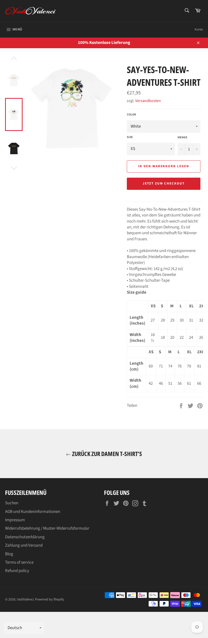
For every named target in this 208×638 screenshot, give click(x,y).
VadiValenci (25, 599)
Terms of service (19, 562)
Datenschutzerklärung (25, 537)
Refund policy (17, 571)
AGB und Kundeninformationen (32, 512)
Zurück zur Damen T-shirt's (106, 453)
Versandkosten (148, 101)
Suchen (11, 503)
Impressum (15, 520)
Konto (199, 29)
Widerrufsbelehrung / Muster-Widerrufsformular (47, 528)
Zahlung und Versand (24, 545)
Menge (182, 138)
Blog (9, 554)
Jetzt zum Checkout (164, 183)
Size (130, 137)
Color (131, 115)
